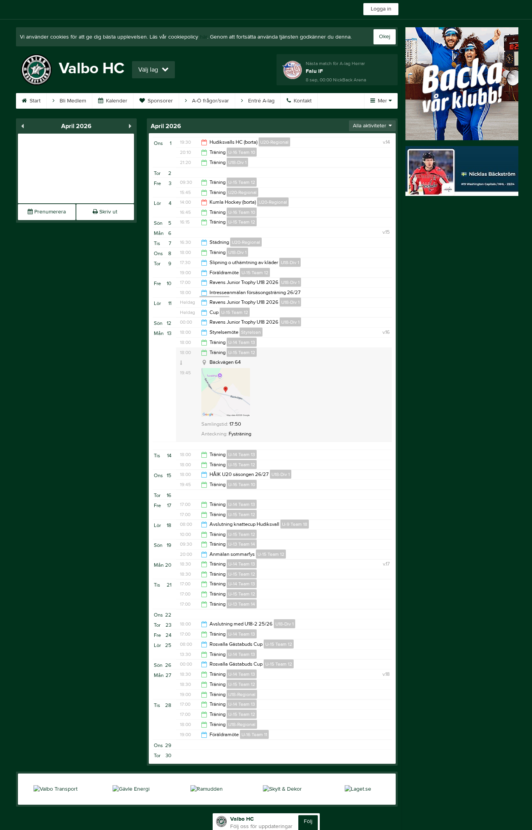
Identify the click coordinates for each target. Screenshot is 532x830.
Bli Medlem (72, 100)
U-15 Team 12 (241, 182)
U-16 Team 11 (254, 734)
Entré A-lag (261, 100)
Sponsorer (159, 100)
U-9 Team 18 (294, 524)
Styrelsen (251, 332)
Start (34, 100)
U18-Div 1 (237, 162)
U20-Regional (274, 142)
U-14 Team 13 (241, 342)
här (203, 37)
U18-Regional (241, 694)
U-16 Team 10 (241, 152)
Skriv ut (107, 211)
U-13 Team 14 (241, 544)
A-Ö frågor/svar (209, 100)
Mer (382, 100)
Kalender (115, 100)
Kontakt (302, 100)
